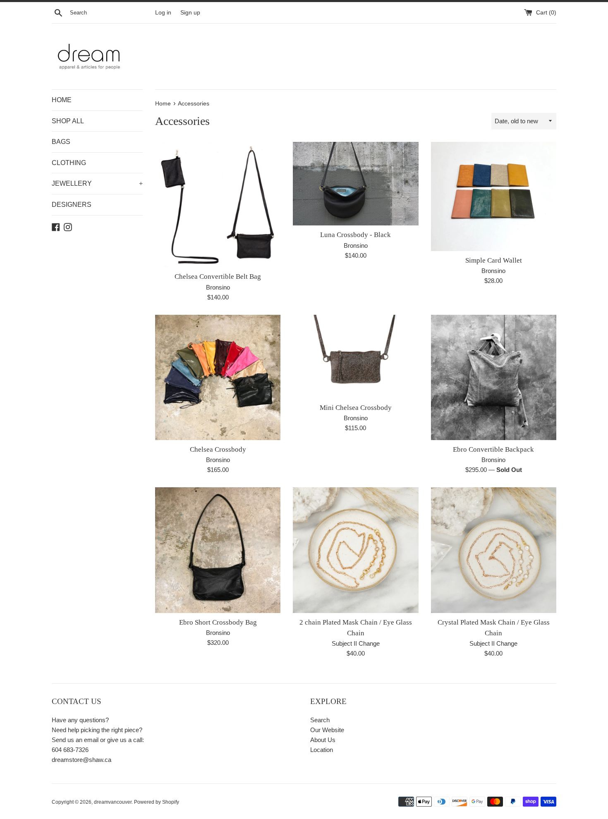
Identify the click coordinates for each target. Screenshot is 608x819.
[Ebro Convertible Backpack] (493, 377)
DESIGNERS (71, 204)
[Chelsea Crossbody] (217, 377)
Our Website (327, 729)
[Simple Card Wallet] (493, 196)
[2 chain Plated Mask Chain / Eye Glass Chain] (355, 550)
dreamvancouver (113, 802)
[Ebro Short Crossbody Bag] (217, 550)
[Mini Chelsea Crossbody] (355, 356)
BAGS (61, 141)
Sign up (190, 13)
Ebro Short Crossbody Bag (218, 622)
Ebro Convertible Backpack (493, 449)
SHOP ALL (68, 121)
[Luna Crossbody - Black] (355, 183)
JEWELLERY (97, 183)
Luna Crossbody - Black (355, 235)
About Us (322, 739)
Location (321, 749)
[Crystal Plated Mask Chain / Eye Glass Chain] (493, 550)
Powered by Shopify (156, 802)
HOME (62, 99)
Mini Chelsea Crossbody (356, 408)
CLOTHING (69, 162)
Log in (163, 13)
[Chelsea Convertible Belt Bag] (217, 204)
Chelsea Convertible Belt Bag (218, 276)
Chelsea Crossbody (218, 449)
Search (320, 719)
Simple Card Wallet (493, 260)
